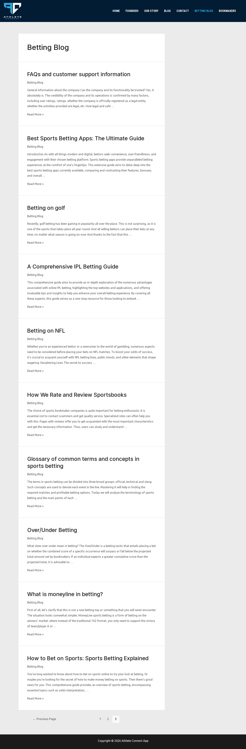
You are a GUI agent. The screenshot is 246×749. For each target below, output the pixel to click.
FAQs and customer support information (78, 74)
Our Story (151, 11)
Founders (132, 11)
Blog (167, 11)
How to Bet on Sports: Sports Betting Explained (88, 658)
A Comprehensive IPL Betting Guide (72, 266)
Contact (182, 11)
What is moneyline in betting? (65, 594)
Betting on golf (46, 208)
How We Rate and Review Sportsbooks (77, 395)
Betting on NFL (46, 330)
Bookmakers (227, 11)
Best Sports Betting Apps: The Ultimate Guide (85, 138)
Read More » (35, 114)
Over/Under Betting (52, 530)
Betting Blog (204, 11)
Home (116, 11)
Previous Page (44, 719)
